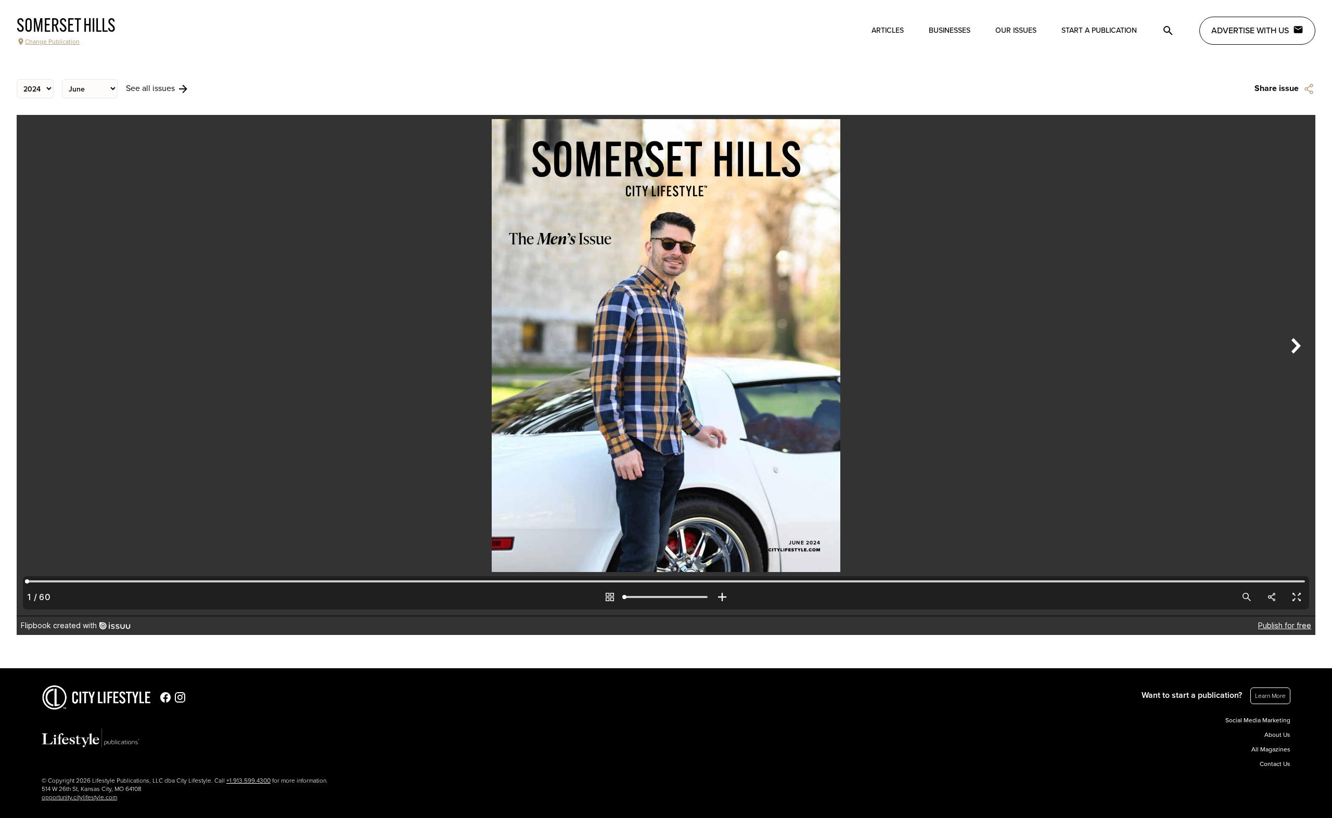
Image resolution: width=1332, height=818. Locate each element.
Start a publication (1099, 30)
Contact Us (1275, 764)
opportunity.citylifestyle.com (79, 797)
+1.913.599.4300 (248, 780)
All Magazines (1270, 749)
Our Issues (1015, 30)
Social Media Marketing (1257, 720)
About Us (1277, 734)
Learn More (1270, 695)
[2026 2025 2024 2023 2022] (35, 88)
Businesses (949, 30)
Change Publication (52, 41)
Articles (888, 30)
